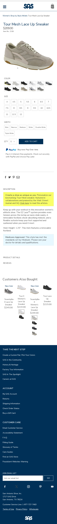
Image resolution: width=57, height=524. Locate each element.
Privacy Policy (21, 509)
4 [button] (30, 69)
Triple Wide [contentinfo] (9, 133)
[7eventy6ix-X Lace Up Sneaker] (8, 293)
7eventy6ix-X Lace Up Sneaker (9, 302)
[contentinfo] (7, 83)
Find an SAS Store (10, 457)
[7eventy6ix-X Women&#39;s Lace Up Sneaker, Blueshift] (34, 329)
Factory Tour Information (13, 369)
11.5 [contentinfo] (14, 114)
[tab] (28, 220)
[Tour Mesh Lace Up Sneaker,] (28, 55)
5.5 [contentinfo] (27, 102)
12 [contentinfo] (21, 114)
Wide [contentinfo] (31, 127)
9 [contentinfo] (27, 108)
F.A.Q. (5, 437)
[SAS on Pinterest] (40, 486)
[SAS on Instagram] (28, 486)
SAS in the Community (12, 360)
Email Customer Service (13, 428)
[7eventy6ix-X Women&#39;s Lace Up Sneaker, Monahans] (34, 335)
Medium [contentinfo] (23, 127)
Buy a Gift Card (9, 413)
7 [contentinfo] (48, 102)
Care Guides (8, 452)
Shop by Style (15, 16)
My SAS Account (10, 394)
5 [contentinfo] (20, 102)
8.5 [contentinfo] (20, 108)
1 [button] (17, 69)
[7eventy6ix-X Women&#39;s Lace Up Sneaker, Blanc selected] (34, 319)
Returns (6, 398)
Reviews (7, 263)
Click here (24, 203)
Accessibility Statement (13, 433)
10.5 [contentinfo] (48, 108)
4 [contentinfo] (7, 102)
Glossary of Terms (10, 447)
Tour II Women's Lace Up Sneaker (21, 300)
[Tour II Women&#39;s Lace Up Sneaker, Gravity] (21, 318)
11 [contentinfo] (7, 114)
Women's (6, 16)
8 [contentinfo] (13, 108)
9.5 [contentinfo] (34, 108)
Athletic (25, 16)
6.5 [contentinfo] (41, 102)
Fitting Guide (8, 442)
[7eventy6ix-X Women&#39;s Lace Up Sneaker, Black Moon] (34, 324)
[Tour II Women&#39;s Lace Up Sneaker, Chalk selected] (21, 313)
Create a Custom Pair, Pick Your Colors (19, 355)
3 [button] (26, 69)
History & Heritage (10, 364)
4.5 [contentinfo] (14, 102)
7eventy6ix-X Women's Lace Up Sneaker (35, 304)
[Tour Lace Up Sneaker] (47, 289)
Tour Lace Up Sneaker (47, 299)
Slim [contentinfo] (6, 127)
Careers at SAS (9, 379)
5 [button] (34, 69)
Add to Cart (31, 141)
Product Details (11, 257)
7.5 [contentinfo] (7, 108)
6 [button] (38, 69)
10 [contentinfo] (41, 108)
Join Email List (9, 473)
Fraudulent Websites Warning (15, 461)
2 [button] (21, 69)
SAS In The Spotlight (12, 374)
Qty (6, 141)
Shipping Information (11, 403)
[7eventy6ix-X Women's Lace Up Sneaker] (34, 293)
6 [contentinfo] (34, 102)
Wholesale (33, 509)
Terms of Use (8, 509)
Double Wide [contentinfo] (40, 127)
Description (9, 189)
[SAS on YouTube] (52, 486)
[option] (28, 55)
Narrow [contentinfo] (14, 127)
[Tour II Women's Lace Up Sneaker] (21, 289)
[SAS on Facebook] (4, 486)
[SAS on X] (16, 486)
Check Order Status (11, 408)
